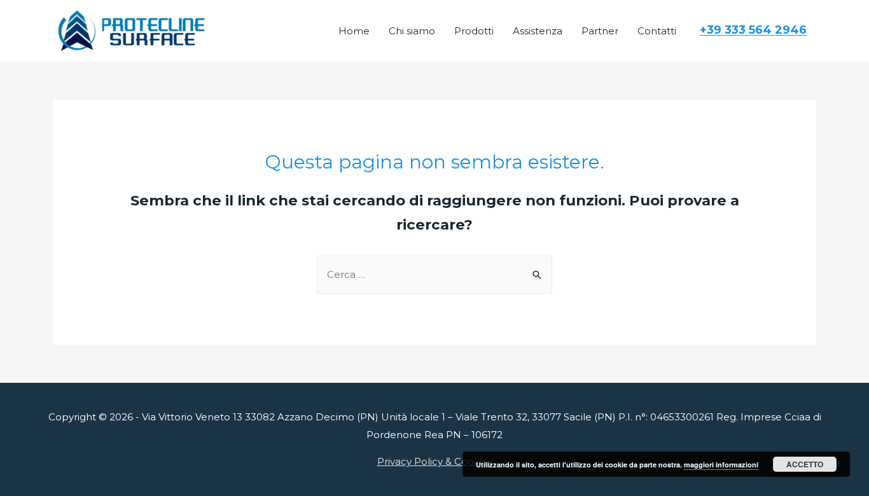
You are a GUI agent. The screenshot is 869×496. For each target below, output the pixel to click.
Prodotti (474, 31)
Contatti (656, 31)
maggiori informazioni (721, 464)
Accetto (804, 464)
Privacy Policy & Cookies (434, 461)
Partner (599, 31)
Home (354, 31)
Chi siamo (412, 31)
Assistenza (537, 31)
